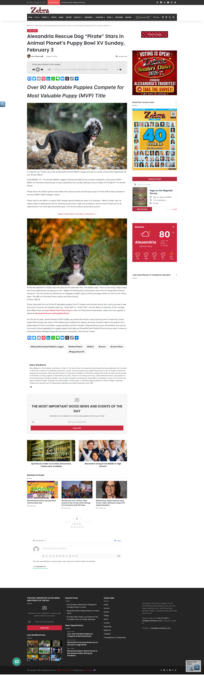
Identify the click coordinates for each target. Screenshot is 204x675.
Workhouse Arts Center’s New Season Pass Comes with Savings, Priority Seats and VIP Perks (76, 502)
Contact (77, 17)
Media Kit (107, 630)
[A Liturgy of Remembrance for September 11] (56, 658)
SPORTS (53, 17)
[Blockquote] (63, 556)
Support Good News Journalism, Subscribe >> (76, 214)
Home (30, 17)
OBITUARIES (119, 17)
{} (73, 556)
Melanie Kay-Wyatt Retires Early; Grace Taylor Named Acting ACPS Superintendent (110, 502)
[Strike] (53, 556)
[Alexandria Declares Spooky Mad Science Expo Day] (42, 489)
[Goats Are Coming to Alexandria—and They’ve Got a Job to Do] (32, 650)
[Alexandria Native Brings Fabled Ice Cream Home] (44, 643)
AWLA (91, 346)
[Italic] (47, 556)
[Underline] (50, 556)
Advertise (99, 17)
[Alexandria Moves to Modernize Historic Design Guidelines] (32, 658)
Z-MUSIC (107, 634)
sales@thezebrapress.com (152, 621)
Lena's (103, 346)
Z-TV (36, 17)
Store (106, 619)
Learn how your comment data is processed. (78, 561)
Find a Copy (154, 34)
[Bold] (43, 556)
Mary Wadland (36, 56)
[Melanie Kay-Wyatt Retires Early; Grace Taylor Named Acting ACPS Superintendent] (111, 489)
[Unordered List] (60, 556)
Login (118, 541)
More (109, 17)
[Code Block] (66, 556)
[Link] (70, 556)
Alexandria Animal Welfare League (48, 346)
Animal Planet (76, 346)
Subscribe (88, 17)
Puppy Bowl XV (77, 352)
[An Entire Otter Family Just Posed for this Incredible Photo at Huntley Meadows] (56, 643)
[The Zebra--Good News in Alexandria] (40, 10)
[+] (76, 556)
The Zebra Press (66, 670)
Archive (128, 17)
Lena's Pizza (117, 346)
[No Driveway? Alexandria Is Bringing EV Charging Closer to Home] (32, 643)
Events (44, 17)
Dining (61, 17)
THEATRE (69, 17)
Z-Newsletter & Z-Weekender (115, 637)
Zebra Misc (39, 25)
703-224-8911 (163, 618)
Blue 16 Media (88, 670)
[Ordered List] (56, 556)
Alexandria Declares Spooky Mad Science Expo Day (41, 501)
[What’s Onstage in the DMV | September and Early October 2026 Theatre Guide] (56, 650)
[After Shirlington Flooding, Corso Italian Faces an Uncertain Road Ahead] (44, 658)
